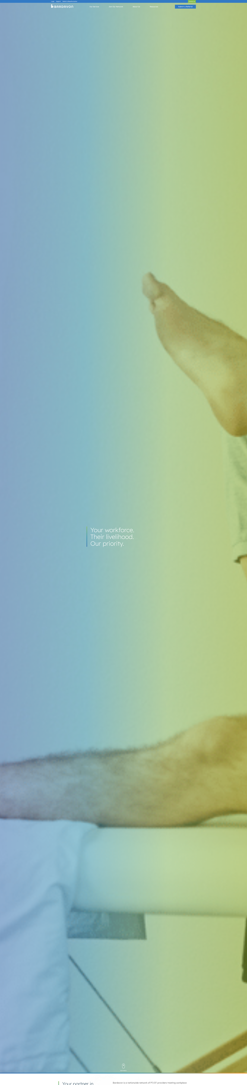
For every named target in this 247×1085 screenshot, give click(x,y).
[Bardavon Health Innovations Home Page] (62, 6)
